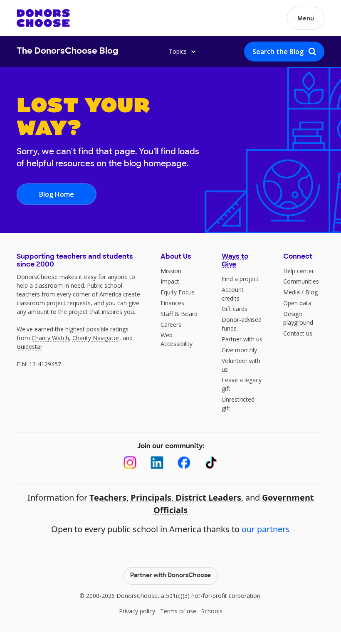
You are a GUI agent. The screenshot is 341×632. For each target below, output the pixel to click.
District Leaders (208, 497)
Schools (211, 611)
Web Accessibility (177, 339)
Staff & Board (179, 314)
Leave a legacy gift (242, 384)
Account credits (233, 294)
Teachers (107, 497)
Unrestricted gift (238, 403)
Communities (301, 281)
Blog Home (56, 194)
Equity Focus (178, 292)
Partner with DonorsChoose (170, 576)
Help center (298, 271)
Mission (171, 271)
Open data (297, 303)
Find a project (240, 279)
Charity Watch (50, 338)
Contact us (297, 333)
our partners (266, 529)
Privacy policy (137, 611)
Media (291, 292)
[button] (305, 18)
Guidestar (29, 347)
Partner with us (242, 339)
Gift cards (234, 309)
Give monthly (239, 350)
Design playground (298, 318)
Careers (171, 324)
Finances (172, 303)
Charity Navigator (95, 338)
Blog (311, 292)
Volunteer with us (241, 365)
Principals (151, 497)
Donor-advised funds (242, 324)
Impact (170, 281)
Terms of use (178, 611)
